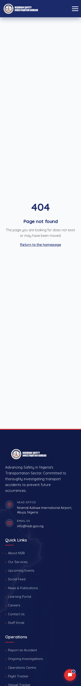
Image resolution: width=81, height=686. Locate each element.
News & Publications (23, 588)
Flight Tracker (18, 676)
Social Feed (16, 579)
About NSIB (16, 553)
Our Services (18, 562)
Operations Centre (22, 668)
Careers (14, 605)
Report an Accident (22, 650)
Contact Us (16, 614)
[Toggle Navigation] (75, 8)
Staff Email (16, 623)
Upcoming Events (21, 570)
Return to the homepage (40, 244)
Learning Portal (19, 597)
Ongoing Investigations (25, 659)
